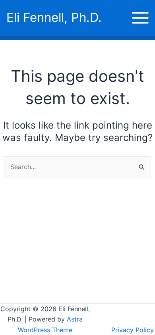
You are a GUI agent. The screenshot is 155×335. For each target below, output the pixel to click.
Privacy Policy (132, 330)
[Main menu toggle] (140, 18)
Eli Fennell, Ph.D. (54, 17)
